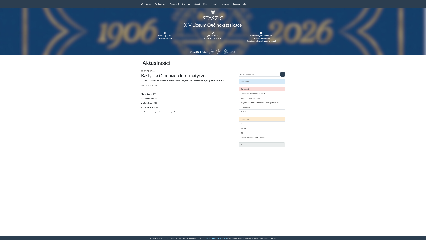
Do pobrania (245, 107)
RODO (243, 112)
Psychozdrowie (161, 4)
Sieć (245, 4)
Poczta (243, 128)
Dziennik (244, 124)
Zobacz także (246, 145)
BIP (242, 133)
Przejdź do (245, 119)
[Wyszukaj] (282, 74)
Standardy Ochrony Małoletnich (253, 93)
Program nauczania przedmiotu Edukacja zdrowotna (260, 103)
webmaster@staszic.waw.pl (216, 238)
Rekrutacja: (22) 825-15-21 (213, 38)
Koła (205, 4)
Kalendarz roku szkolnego (250, 98)
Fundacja (214, 4)
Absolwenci (174, 4)
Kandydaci (225, 4)
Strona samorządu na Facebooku (253, 137)
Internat (197, 4)
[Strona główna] (142, 4)
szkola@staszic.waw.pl (261, 38)
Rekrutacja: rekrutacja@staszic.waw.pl (261, 41)
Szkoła (149, 4)
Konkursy (236, 4)
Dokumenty (245, 89)
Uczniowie (186, 4)
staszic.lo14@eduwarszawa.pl (261, 36)
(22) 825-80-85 (213, 36)
